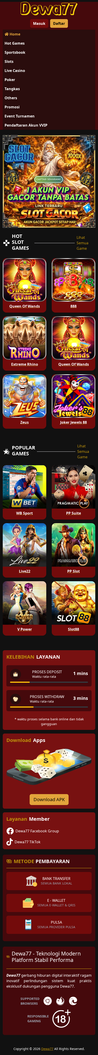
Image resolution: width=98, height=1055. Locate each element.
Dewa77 (47, 1049)
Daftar (59, 23)
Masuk (39, 23)
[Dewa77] (49, 8)
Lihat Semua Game (82, 243)
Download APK (49, 799)
